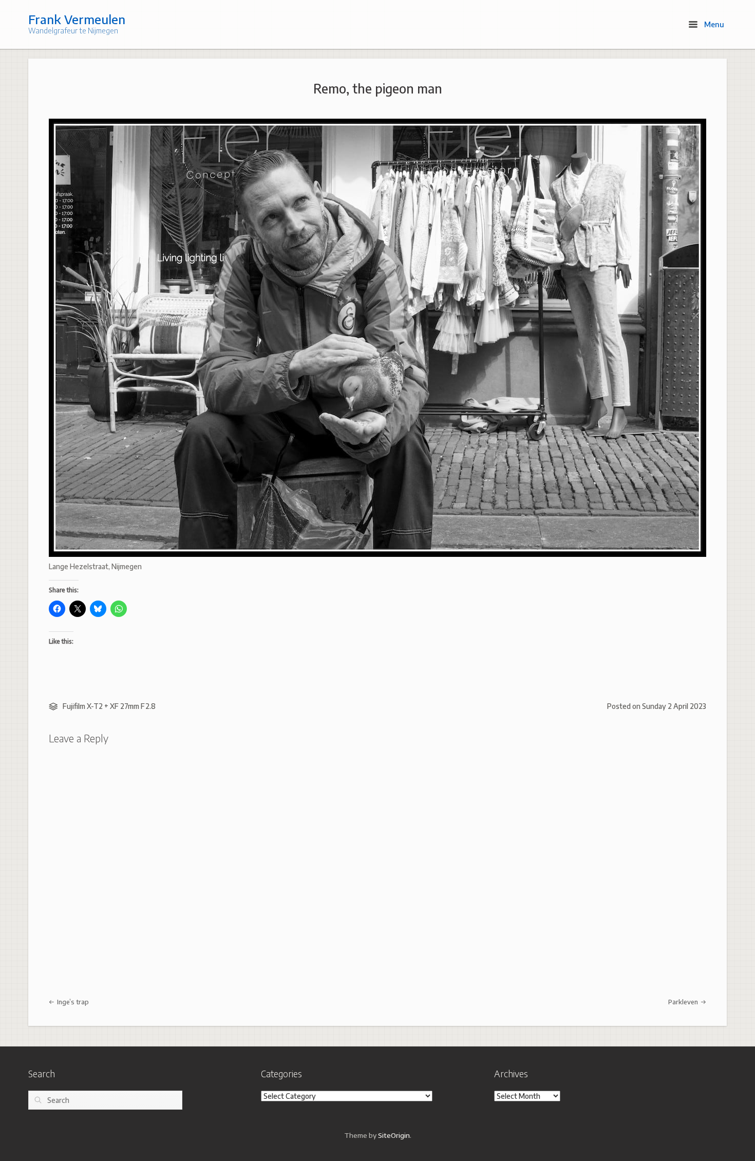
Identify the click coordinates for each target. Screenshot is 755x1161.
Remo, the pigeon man (377, 88)
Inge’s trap (72, 1002)
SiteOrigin (394, 1135)
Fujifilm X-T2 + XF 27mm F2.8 (109, 706)
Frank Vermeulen (76, 19)
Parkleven (684, 1002)
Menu (713, 24)
